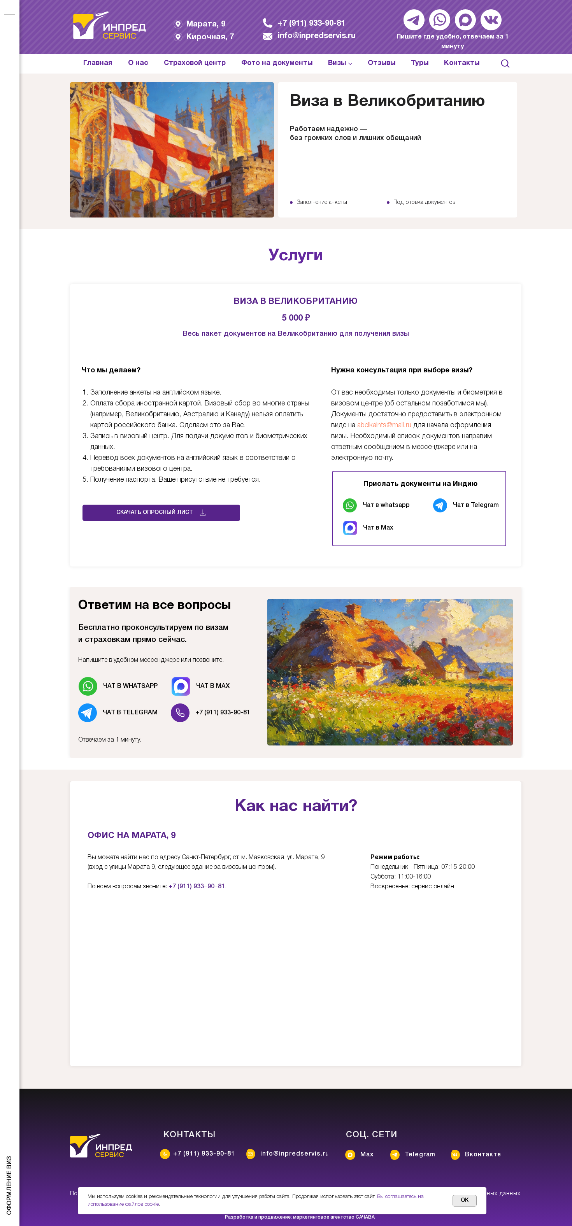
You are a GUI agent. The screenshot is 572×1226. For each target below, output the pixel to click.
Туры (419, 63)
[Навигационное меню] (9, 12)
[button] (505, 63)
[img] (109, 25)
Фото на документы (276, 63)
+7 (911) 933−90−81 (196, 886)
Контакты (461, 63)
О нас (138, 63)
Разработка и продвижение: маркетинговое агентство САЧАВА (300, 1217)
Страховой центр (195, 63)
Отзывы (381, 63)
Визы (337, 63)
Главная (97, 63)
